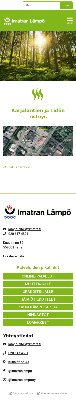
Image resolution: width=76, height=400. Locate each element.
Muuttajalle (38, 284)
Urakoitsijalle (38, 291)
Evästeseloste (13, 256)
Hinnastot (38, 314)
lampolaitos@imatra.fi (24, 229)
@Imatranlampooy (22, 380)
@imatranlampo (20, 371)
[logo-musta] (38, 213)
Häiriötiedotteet (38, 299)
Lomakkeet (38, 322)
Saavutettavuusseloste (53, 393)
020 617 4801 (18, 234)
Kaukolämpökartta (38, 307)
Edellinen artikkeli (18, 167)
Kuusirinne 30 (18, 362)
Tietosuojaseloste (22, 393)
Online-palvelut (38, 276)
